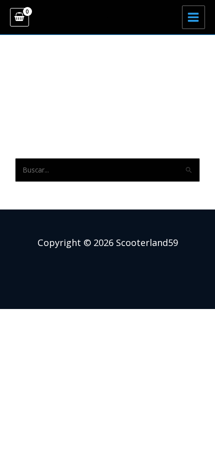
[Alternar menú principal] (193, 17)
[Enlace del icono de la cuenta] (107, 17)
